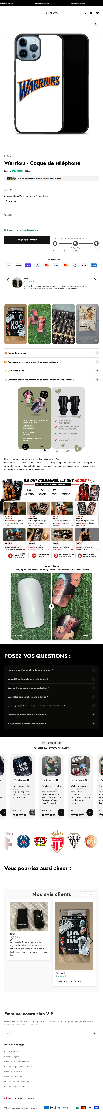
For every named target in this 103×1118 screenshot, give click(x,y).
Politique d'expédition (14, 1076)
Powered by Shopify (29, 1108)
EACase (7, 156)
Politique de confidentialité (16, 1061)
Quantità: (8, 214)
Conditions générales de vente (18, 1066)
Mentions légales (11, 1056)
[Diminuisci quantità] (8, 221)
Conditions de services (14, 1086)
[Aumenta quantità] (19, 221)
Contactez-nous (11, 1051)
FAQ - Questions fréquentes (16, 1081)
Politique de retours (13, 1071)
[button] (8, 280)
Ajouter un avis (87, 893)
